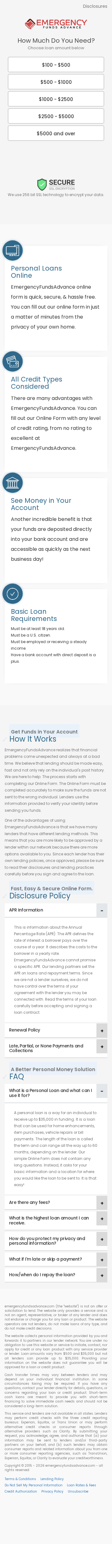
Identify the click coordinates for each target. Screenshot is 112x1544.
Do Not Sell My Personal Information (34, 1485)
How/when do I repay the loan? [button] (42, 1275)
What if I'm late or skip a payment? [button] (45, 1259)
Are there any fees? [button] (29, 1202)
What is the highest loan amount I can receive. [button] (49, 1220)
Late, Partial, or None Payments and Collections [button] (46, 1048)
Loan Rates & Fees (81, 1485)
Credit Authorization (21, 1491)
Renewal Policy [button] (24, 1030)
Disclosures (95, 6)
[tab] (56, 910)
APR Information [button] (26, 910)
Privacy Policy (52, 1491)
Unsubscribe (78, 1491)
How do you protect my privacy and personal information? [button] (47, 1240)
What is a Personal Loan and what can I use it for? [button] (50, 1092)
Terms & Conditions (20, 1479)
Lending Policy (52, 1479)
